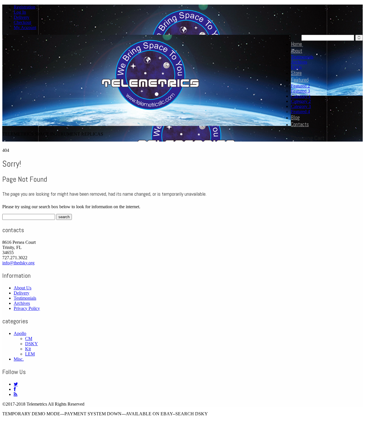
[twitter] (16, 384)
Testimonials (302, 56)
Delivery (21, 17)
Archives (299, 62)
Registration (24, 7)
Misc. (19, 359)
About (296, 50)
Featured (300, 79)
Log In (20, 12)
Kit (28, 348)
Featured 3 (300, 91)
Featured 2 (300, 85)
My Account (25, 27)
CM (28, 338)
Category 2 (301, 101)
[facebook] (15, 389)
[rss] (15, 394)
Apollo (20, 333)
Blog (295, 117)
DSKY (31, 343)
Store (296, 73)
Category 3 (301, 106)
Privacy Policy (27, 308)
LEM (30, 353)
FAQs (296, 67)
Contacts (300, 124)
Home (296, 44)
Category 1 (301, 96)
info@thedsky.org (18, 262)
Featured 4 (300, 111)
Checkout (22, 22)
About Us (22, 287)
